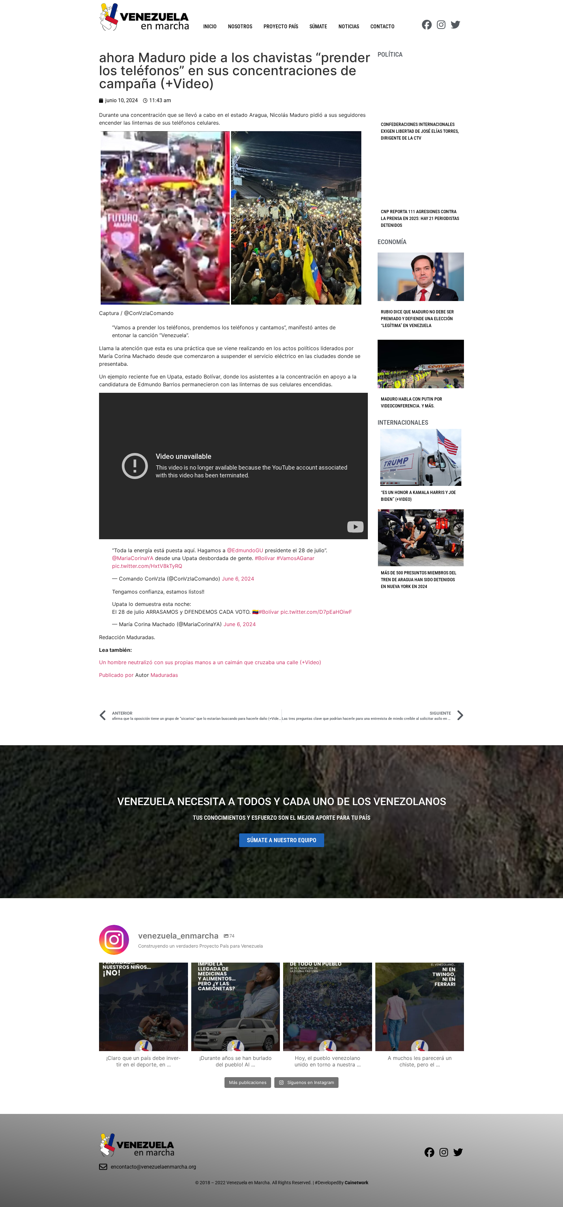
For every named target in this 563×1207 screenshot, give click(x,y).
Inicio (210, 26)
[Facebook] (427, 25)
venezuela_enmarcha (142, 969)
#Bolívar (265, 558)
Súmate (318, 26)
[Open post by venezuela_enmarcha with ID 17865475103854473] (235, 1007)
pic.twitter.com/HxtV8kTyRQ (147, 566)
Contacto (382, 26)
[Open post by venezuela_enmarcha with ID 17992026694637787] (143, 1007)
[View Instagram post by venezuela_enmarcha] (181, 1043)
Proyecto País (281, 26)
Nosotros (240, 26)
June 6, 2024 (238, 578)
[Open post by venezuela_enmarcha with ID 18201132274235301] (327, 1007)
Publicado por (117, 675)
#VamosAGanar (295, 558)
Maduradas (164, 675)
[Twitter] (455, 25)
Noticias (349, 26)
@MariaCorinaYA (132, 558)
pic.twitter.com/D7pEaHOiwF (316, 612)
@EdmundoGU (245, 550)
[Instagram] (441, 25)
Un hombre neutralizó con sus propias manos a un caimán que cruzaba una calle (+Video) (210, 662)
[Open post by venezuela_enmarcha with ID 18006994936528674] (419, 1007)
